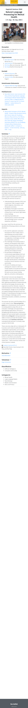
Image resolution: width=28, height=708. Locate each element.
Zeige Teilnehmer (6, 362)
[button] (3, 32)
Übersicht (14, 706)
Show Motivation (6, 355)
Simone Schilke (9, 77)
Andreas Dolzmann (10, 73)
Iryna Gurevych (9, 63)
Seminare (4, 5)
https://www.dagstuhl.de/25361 (10, 53)
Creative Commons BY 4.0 (10, 345)
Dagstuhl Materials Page (11, 85)
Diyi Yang (7, 67)
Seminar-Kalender (9, 5)
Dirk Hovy (7, 65)
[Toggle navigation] (25, 2)
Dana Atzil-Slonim (9, 59)
